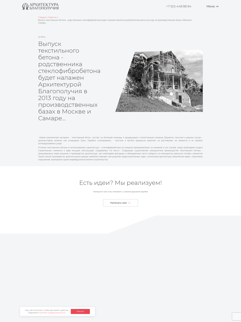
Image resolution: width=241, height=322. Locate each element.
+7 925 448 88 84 (178, 6)
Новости (52, 17)
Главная (42, 17)
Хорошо (80, 311)
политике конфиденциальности (52, 313)
